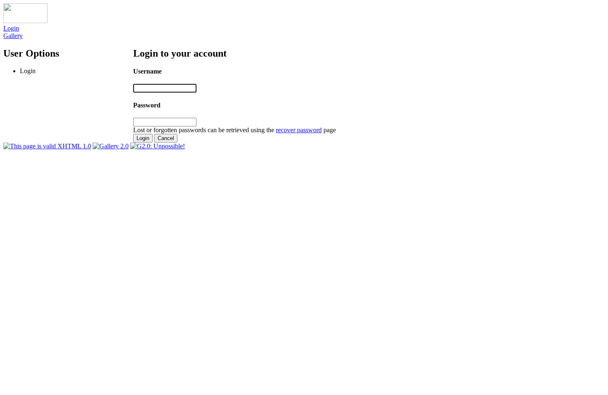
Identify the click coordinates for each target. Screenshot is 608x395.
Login (11, 28)
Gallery (13, 35)
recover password (299, 129)
